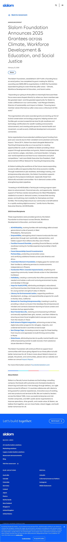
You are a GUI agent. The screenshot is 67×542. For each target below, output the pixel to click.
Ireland (5, 489)
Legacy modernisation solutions (13, 452)
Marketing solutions (9, 448)
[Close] (64, 527)
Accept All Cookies (39, 538)
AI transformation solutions (12, 445)
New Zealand (7, 503)
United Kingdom (8, 510)
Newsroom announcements (12, 455)
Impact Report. (27, 359)
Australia (6, 475)
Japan (5, 492)
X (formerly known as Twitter (49, 478)
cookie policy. (19, 535)
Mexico (5, 496)
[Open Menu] (62, 5)
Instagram (43, 482)
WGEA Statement (45, 485)
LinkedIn (42, 475)
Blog (4, 459)
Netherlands (7, 499)
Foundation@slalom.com (40, 365)
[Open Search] (56, 5)
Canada (5, 478)
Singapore (6, 507)
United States (7, 514)
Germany (6, 485)
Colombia (6, 482)
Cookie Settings (26, 538)
